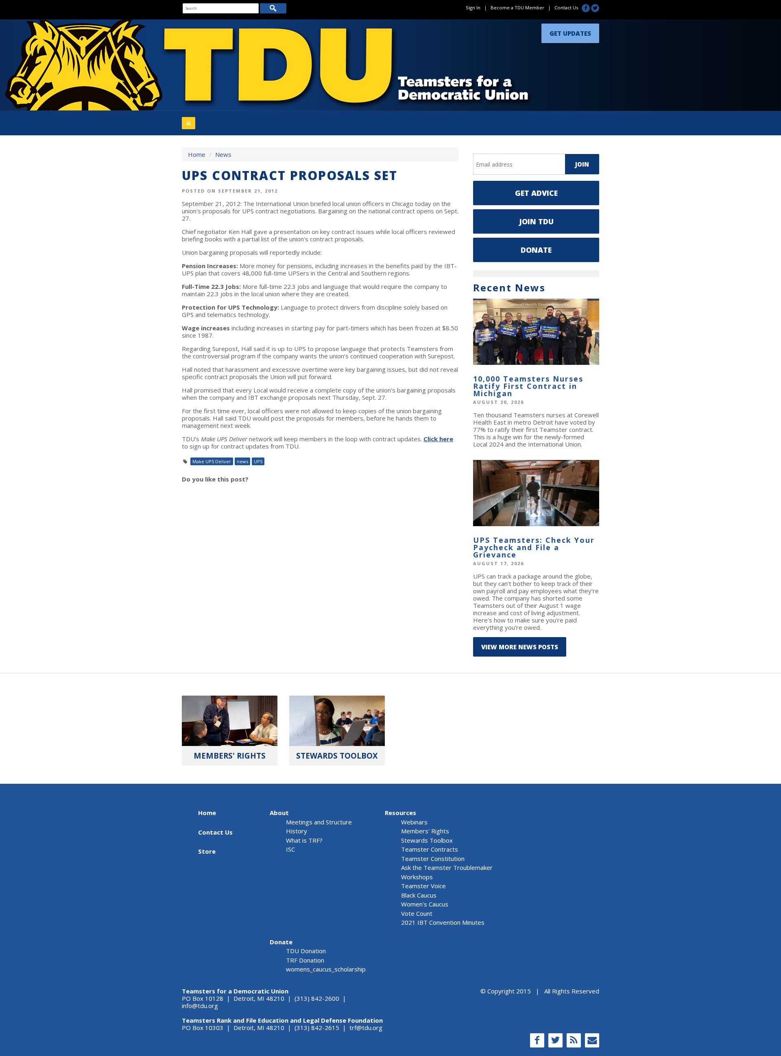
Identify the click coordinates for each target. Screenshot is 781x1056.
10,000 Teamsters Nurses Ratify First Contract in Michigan (528, 386)
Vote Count (416, 913)
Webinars (414, 822)
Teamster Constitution (433, 858)
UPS (258, 461)
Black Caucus (418, 895)
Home (196, 154)
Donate (536, 250)
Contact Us (566, 7)
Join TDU (536, 221)
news (242, 461)
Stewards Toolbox (427, 840)
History (296, 831)
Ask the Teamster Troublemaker (447, 867)
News (223, 154)
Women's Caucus (424, 904)
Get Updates (570, 31)
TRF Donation (305, 960)
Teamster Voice (423, 886)
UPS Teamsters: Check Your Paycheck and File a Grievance (534, 547)
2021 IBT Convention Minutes (442, 922)
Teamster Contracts (429, 849)
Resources (400, 813)
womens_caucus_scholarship (326, 969)
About (279, 813)
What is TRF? (304, 840)
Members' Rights (425, 831)
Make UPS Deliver (211, 461)
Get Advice (536, 193)
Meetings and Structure (319, 822)
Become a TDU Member (517, 7)
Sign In (473, 7)
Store (207, 851)
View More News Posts (519, 647)
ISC (290, 849)
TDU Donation (306, 951)
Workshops (417, 877)
